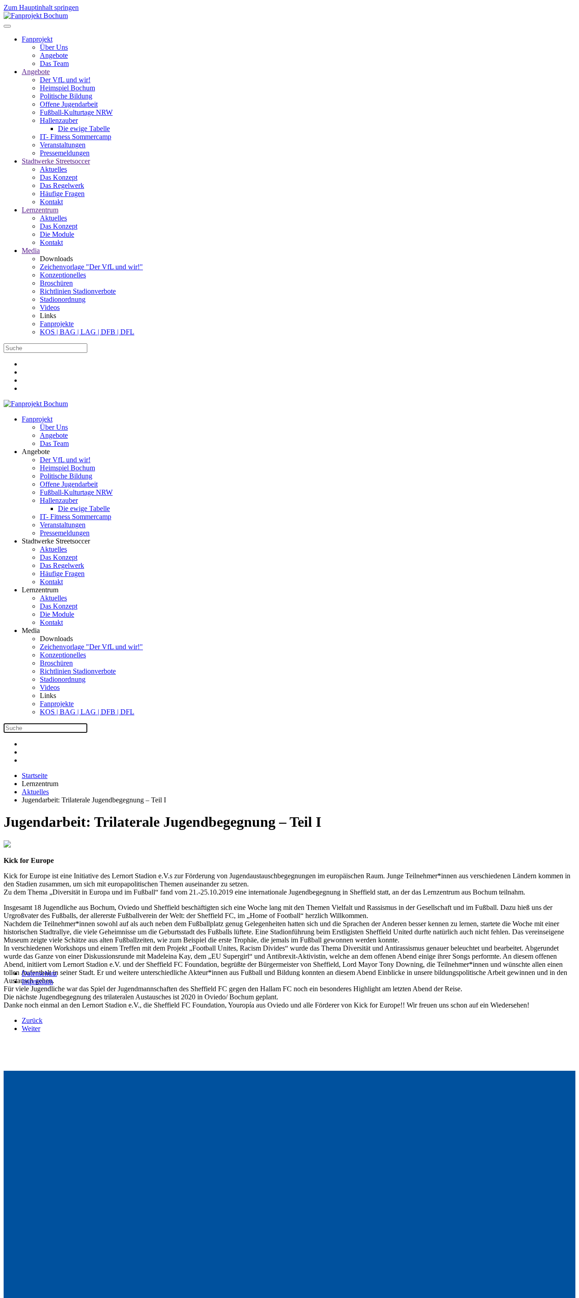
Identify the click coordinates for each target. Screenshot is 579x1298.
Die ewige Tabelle (84, 128)
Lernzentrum (40, 210)
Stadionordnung (62, 299)
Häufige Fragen (62, 193)
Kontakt (51, 202)
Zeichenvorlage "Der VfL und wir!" (91, 267)
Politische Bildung (66, 96)
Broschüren (56, 283)
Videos (50, 307)
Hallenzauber (59, 120)
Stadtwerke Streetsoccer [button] (56, 541)
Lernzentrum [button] (40, 590)
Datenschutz (39, 973)
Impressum (37, 981)
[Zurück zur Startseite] (36, 15)
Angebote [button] (36, 451)
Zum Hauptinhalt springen (41, 7)
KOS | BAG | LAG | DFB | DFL (87, 332)
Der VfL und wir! (65, 80)
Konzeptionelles (63, 275)
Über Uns (54, 47)
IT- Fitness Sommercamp (75, 137)
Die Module (57, 234)
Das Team (54, 63)
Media (31, 250)
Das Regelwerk (62, 185)
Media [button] (31, 630)
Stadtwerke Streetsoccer (56, 161)
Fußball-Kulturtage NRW (76, 112)
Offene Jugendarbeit (69, 104)
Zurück (32, 1020)
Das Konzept (58, 177)
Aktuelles (53, 169)
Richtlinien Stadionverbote (78, 291)
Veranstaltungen (62, 145)
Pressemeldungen (65, 153)
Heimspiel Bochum (67, 88)
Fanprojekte (57, 324)
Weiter (31, 1028)
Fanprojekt (37, 39)
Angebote (54, 55)
